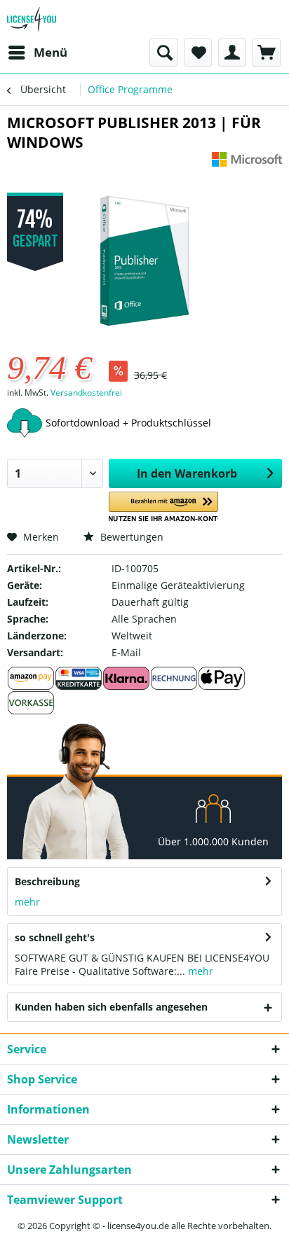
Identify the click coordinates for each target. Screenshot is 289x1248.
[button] (163, 507)
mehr (27, 901)
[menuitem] (37, 53)
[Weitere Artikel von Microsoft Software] (247, 164)
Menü (50, 52)
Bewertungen (130, 536)
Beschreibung (47, 881)
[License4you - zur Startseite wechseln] (31, 19)
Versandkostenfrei (86, 392)
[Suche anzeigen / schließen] (163, 53)
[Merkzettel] (198, 53)
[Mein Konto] (232, 53)
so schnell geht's (55, 937)
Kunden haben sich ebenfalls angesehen (111, 1006)
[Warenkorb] (267, 53)
